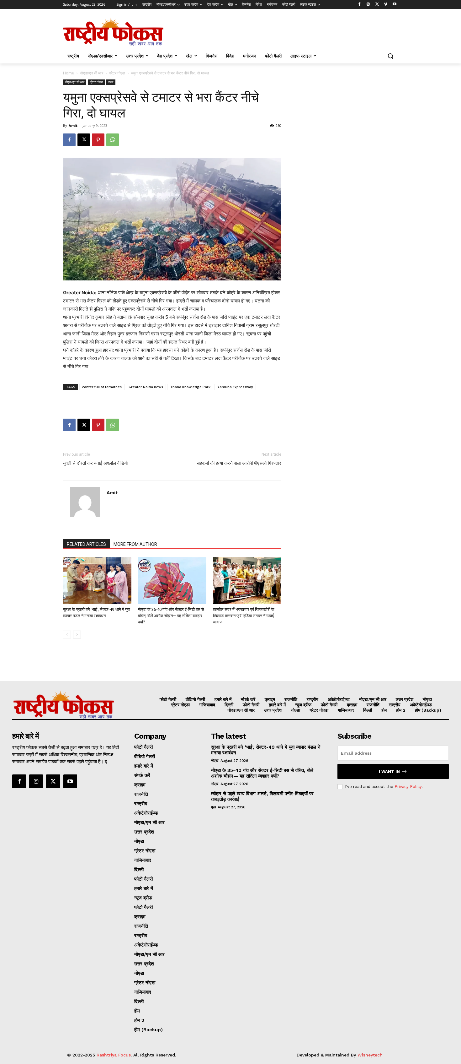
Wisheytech (370, 1054)
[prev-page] (67, 634)
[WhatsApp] (112, 139)
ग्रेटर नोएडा (117, 73)
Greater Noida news (146, 386)
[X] (377, 4)
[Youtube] (394, 4)
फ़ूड (213, 807)
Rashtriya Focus (114, 1054)
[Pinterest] (98, 139)
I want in (389, 771)
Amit (73, 125)
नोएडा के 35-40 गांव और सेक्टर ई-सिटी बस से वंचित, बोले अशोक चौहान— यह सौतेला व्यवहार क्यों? (171, 615)
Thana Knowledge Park (190, 386)
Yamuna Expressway (235, 386)
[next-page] (77, 634)
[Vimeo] (385, 4)
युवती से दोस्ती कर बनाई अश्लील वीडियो (95, 463)
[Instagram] (368, 4)
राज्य (111, 82)
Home (68, 73)
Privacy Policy (408, 786)
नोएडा (215, 760)
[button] (390, 55)
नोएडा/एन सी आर (91, 73)
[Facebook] (359, 4)
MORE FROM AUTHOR (135, 544)
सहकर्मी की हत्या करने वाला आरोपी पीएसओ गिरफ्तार (239, 463)
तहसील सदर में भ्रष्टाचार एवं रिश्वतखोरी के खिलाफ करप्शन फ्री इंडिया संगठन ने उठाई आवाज (243, 615)
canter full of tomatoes (102, 386)
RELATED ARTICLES (86, 544)
